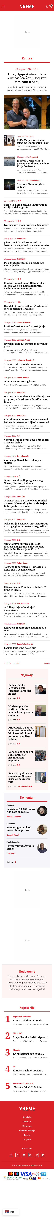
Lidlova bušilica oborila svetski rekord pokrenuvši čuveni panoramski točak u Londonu (29, 1070)
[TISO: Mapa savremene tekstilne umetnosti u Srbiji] (9, 140)
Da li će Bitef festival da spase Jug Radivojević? (24, 264)
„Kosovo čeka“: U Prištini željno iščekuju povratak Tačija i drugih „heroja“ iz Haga (31, 1087)
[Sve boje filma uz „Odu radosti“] (9, 184)
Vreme (19, 1165)
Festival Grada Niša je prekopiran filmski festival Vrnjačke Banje (33, 163)
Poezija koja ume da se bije (20, 648)
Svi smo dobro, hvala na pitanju (23, 364)
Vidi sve (10, 862)
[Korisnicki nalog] (47, 7)
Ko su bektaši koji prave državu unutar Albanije (27, 1054)
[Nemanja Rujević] (42, 833)
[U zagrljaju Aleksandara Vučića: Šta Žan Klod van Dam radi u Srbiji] (27, 112)
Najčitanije (27, 1007)
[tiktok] (37, 1155)
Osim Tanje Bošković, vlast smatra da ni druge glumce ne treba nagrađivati (26, 525)
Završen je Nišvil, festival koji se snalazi (23, 461)
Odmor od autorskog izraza (20, 381)
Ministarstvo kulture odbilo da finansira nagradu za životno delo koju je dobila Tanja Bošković (24, 547)
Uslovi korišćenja (27, 1130)
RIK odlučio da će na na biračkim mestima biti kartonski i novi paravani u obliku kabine (21, 733)
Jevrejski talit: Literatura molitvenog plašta (25, 345)
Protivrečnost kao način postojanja (24, 326)
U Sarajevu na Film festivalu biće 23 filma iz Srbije (25, 588)
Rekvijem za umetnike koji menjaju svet (25, 629)
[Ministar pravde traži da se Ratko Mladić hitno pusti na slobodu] (40, 710)
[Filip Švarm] (42, 852)
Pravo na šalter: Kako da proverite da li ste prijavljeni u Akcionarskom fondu (31, 1020)
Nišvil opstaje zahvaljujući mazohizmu (19, 609)
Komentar (27, 797)
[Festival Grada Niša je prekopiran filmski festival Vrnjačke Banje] (9, 161)
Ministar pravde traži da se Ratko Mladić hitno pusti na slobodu (21, 710)
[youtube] (24, 1155)
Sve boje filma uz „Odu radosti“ (30, 185)
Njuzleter (27, 1135)
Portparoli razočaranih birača (20, 847)
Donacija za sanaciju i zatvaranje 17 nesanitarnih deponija (20, 756)
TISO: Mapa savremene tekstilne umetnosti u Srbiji (33, 141)
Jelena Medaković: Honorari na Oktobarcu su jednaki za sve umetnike (26, 244)
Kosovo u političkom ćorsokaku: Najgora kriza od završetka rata (20, 777)
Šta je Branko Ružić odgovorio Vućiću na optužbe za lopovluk (31, 1037)
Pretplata (27, 1121)
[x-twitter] (17, 1155)
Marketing (27, 1126)
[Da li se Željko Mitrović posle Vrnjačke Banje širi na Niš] (40, 689)
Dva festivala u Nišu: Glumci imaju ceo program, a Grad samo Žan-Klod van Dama (27, 399)
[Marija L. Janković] (42, 815)
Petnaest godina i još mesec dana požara (19, 829)
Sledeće (47, 663)
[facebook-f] (11, 1155)
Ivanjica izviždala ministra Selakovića (26, 225)
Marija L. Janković (14, 816)
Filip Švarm (11, 853)
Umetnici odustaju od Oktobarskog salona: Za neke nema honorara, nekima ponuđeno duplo (24, 286)
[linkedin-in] (43, 1155)
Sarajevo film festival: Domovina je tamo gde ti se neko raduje (25, 568)
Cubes (40, 1165)
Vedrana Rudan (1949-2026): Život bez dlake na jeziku (26, 441)
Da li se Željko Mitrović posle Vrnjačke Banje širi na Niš (19, 689)
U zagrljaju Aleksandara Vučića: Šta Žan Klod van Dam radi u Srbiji (27, 78)
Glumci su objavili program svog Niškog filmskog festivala (23, 481)
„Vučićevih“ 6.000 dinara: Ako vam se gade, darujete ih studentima (21, 810)
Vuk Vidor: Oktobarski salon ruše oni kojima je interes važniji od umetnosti (26, 421)
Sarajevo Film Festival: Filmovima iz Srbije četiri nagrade (25, 206)
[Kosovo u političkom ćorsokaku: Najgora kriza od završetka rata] (40, 777)
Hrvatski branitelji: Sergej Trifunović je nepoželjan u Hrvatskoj (26, 307)
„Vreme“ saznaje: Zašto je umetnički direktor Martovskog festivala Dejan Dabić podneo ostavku (25, 503)
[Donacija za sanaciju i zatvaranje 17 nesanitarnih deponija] (40, 755)
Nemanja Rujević (13, 835)
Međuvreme (35, 982)
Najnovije (27, 675)
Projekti (27, 1139)
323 (17, 663)
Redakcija (27, 1117)
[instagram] (30, 1155)
